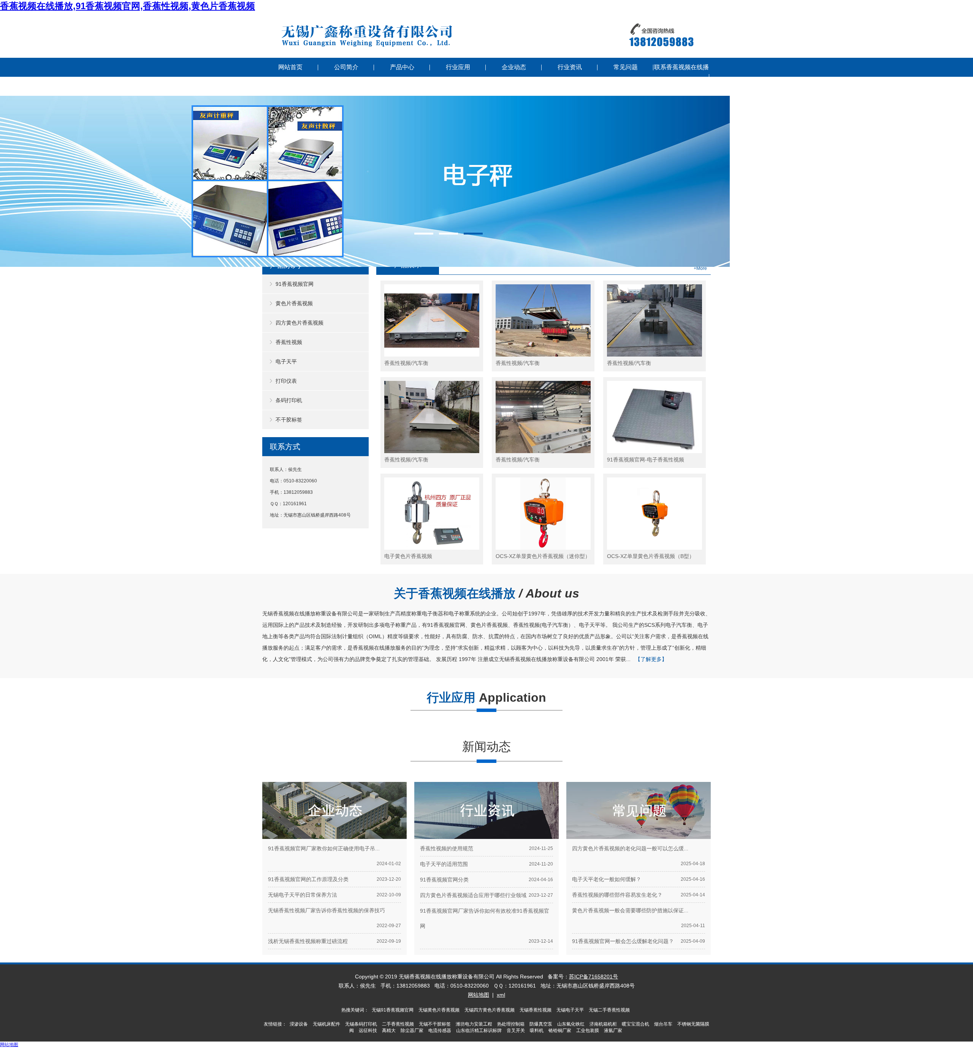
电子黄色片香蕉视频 (408, 556)
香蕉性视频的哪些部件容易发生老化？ (617, 895)
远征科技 (368, 1030)
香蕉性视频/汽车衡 (406, 363)
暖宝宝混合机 (635, 1024)
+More (700, 268)
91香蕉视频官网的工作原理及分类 (308, 879)
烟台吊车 (663, 1024)
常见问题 (625, 67)
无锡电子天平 (570, 1010)
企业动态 (514, 67)
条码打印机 (289, 400)
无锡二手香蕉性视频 (609, 1010)
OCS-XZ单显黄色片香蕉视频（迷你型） (543, 556)
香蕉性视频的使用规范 (446, 848)
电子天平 (286, 361)
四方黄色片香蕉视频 (299, 323)
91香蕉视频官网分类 (444, 880)
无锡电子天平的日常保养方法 (302, 895)
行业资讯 (570, 67)
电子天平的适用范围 (444, 864)
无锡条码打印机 (361, 1024)
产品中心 (402, 67)
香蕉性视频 (289, 342)
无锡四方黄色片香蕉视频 (489, 1010)
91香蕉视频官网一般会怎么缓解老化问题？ (623, 941)
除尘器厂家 (412, 1030)
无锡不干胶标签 (435, 1024)
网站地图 (478, 995)
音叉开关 (516, 1030)
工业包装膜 (587, 1030)
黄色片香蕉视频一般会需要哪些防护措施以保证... (630, 910)
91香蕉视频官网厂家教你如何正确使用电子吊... (324, 848)
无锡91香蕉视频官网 (393, 1010)
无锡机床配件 (326, 1024)
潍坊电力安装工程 (474, 1024)
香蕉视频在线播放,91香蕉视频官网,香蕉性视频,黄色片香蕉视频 (127, 6)
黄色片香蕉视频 (294, 303)
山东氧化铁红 (571, 1024)
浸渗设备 (299, 1024)
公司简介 (346, 67)
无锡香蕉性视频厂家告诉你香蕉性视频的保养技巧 (326, 910)
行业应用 (458, 67)
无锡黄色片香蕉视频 (439, 1010)
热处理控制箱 (511, 1024)
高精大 (389, 1030)
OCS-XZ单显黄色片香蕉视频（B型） (650, 556)
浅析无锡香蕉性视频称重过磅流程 (308, 941)
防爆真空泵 (540, 1024)
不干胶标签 (289, 420)
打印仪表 (286, 381)
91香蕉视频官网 (295, 284)
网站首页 (290, 67)
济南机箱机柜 (603, 1024)
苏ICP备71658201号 (593, 976)
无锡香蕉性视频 (535, 1010)
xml (501, 995)
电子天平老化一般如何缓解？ (606, 879)
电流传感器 (439, 1030)
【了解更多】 (651, 659)
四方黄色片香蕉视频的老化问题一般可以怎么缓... (630, 848)
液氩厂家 (613, 1030)
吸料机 (537, 1030)
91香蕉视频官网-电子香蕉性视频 (645, 460)
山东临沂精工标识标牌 (479, 1030)
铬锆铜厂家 (559, 1030)
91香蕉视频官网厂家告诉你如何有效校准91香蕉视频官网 (484, 918)
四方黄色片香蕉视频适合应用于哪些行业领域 (473, 895)
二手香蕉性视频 (398, 1024)
